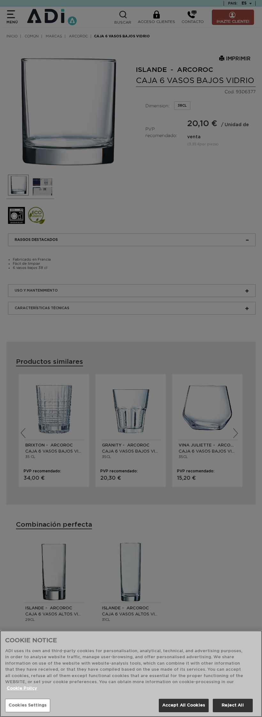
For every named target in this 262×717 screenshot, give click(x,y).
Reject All (232, 705)
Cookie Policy (22, 688)
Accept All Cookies (183, 705)
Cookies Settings (28, 705)
